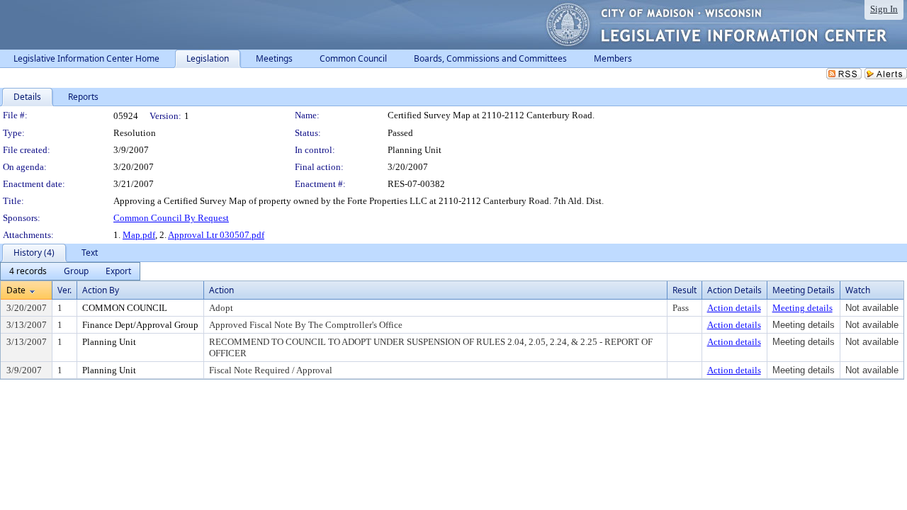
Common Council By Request (171, 217)
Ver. (64, 290)
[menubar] (70, 271)
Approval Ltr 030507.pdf (216, 235)
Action (221, 290)
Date (16, 290)
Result (684, 290)
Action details (734, 307)
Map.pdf (139, 235)
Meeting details (802, 307)
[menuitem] (28, 271)
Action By (100, 290)
